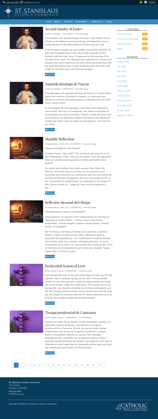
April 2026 (122, 81)
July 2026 (121, 66)
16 (93, 365)
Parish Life (96, 22)
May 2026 (121, 76)
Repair (120, 48)
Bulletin (68, 22)
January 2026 (123, 95)
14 (81, 365)
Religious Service (125, 43)
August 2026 (123, 61)
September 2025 (124, 115)
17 (99, 365)
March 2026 (122, 86)
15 (87, 365)
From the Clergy (124, 34)
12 (70, 365)
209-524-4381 (12, 2)
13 (75, 365)
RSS (144, 34)
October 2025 (123, 110)
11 (64, 365)
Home (48, 22)
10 (58, 365)
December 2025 (124, 100)
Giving (109, 22)
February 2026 (123, 91)
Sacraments (81, 22)
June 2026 (121, 71)
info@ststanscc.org (31, 2)
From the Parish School (127, 39)
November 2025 (124, 105)
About (57, 22)
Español (152, 2)
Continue (50, 74)
